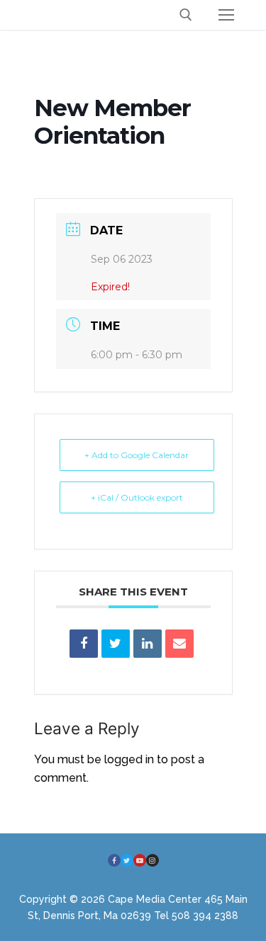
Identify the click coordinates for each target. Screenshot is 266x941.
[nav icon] (226, 15)
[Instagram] (152, 860)
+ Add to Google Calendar (136, 455)
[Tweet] (115, 643)
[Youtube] (139, 860)
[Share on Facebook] (84, 643)
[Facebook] (114, 860)
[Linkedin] (147, 643)
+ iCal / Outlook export (137, 497)
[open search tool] (185, 14)
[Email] (179, 643)
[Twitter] (127, 860)
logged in (129, 759)
